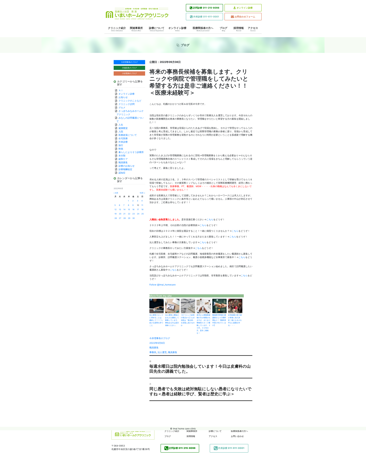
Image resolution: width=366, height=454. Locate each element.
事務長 (152, 352)
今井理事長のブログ (159, 338)
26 (116, 218)
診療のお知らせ (127, 165)
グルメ (122, 107)
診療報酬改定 (125, 169)
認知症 (122, 172)
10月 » (142, 193)
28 (124, 218)
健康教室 (123, 128)
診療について (156, 29)
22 (129, 214)
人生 (121, 124)
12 (116, 209)
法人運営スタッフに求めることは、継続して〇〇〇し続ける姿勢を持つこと (156, 320)
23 (133, 214)
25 (142, 214)
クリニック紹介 (117, 29)
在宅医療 (123, 138)
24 (138, 214)
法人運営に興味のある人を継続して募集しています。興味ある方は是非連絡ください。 (172, 320)
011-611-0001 (206, 16)
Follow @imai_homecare (162, 284)
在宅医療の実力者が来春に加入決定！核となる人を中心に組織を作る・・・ (235, 320)
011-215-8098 (206, 7)
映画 (121, 148)
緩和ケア (124, 159)
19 (116, 214)
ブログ (223, 29)
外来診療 (123, 141)
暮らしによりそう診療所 (131, 152)
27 (120, 218)
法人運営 (162, 352)
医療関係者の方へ (203, 29)
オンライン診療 (245, 7)
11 (142, 205)
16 (133, 209)
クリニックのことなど (130, 100)
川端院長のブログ (129, 68)
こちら (209, 219)
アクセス (253, 29)
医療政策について (128, 135)
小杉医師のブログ (129, 73)
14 (124, 209)
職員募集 (154, 347)
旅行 (121, 145)
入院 (121, 131)
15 (129, 209)
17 (138, 209)
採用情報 (238, 29)
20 (120, 214)
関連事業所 (136, 29)
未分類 (122, 155)
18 (142, 209)
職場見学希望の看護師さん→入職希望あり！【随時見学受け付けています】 (219, 320)
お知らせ (123, 97)
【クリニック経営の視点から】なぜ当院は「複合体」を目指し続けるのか (188, 320)
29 (129, 218)
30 (133, 218)
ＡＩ (121, 90)
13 (120, 209)
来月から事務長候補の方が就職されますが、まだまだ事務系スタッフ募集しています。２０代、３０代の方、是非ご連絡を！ (203, 324)
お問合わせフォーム (245, 16)
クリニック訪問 (127, 104)
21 (124, 214)
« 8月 (116, 193)
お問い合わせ (237, 436)
